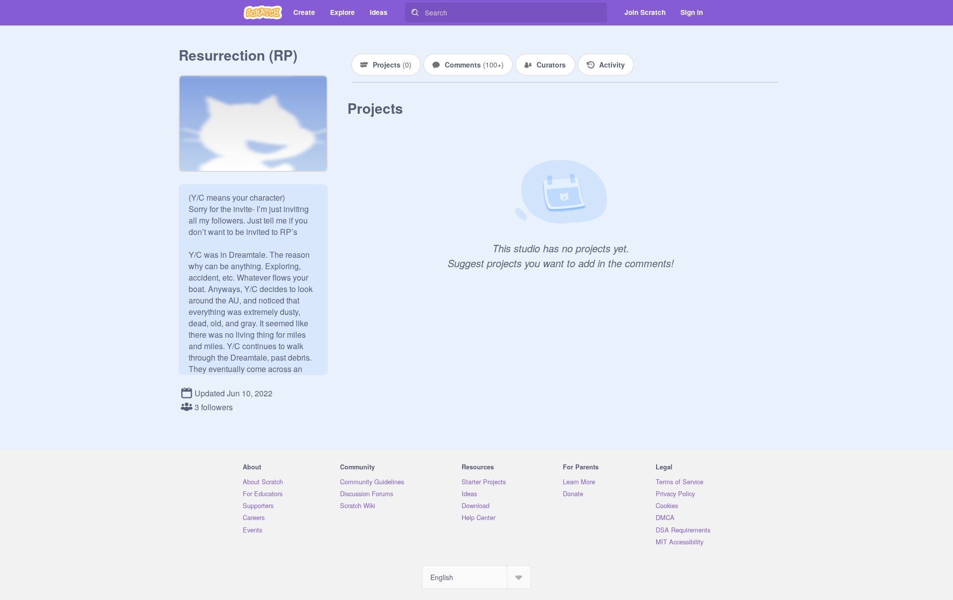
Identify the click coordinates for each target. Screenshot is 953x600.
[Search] (415, 12)
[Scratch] (263, 12)
